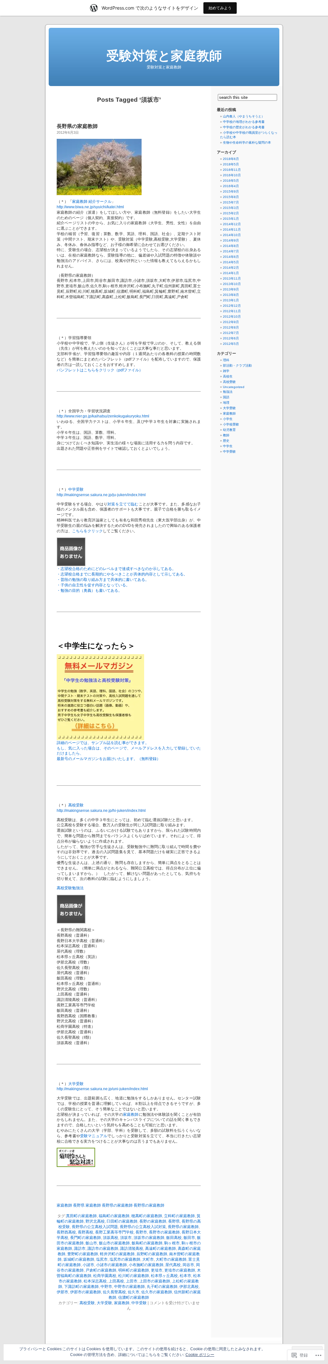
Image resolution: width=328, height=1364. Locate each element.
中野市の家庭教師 (129, 1286)
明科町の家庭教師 (133, 1270)
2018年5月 (231, 164)
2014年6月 (231, 256)
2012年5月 (231, 343)
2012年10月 (232, 316)
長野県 (174, 1221)
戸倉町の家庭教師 (101, 1270)
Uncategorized (233, 387)
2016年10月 (232, 175)
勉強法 (228, 391)
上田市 (131, 1281)
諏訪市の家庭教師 (102, 1248)
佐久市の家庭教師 (156, 1292)
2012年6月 (231, 338)
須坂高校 (110, 1237)
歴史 (226, 440)
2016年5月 (231, 180)
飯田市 (189, 1237)
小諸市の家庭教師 (111, 1265)
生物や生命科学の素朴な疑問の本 (247, 142)
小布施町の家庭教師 (146, 1265)
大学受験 (76, 1084)
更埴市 (156, 1270)
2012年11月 (232, 311)
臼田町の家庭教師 (122, 1221)
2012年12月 (232, 305)
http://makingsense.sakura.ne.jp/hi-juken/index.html (101, 810)
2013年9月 (231, 289)
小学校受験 (231, 424)
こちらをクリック (87, 531)
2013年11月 (232, 278)
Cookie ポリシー (199, 1354)
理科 (226, 360)
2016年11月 (232, 169)
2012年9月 (231, 322)
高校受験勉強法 (70, 888)
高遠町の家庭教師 (160, 1248)
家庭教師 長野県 (71, 1205)
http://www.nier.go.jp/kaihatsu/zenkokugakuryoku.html (103, 416)
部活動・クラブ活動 (237, 365)
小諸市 (88, 1265)
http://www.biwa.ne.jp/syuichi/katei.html (90, 207)
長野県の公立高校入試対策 (143, 1227)
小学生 (228, 419)
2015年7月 (231, 202)
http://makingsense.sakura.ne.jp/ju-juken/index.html (101, 495)
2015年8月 (231, 197)
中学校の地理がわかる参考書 (244, 121)
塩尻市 (102, 1259)
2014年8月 (231, 246)
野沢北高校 (95, 1221)
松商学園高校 (104, 1275)
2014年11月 (232, 229)
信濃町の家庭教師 (133, 1297)
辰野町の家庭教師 (151, 1254)
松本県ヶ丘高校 (164, 1275)
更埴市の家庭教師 (179, 1270)
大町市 (148, 1259)
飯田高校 (174, 1237)
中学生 (228, 446)
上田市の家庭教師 (154, 1281)
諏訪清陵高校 (131, 1248)
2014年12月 (232, 224)
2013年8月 (231, 295)
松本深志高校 (95, 1281)
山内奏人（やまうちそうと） (244, 116)
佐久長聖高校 (114, 1292)
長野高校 (85, 1232)
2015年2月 (231, 213)
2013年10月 (232, 284)
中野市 (106, 1286)
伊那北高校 (189, 1286)
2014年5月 (231, 262)
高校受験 (76, 805)
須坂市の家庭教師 (149, 1237)
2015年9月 (231, 191)
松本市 (185, 1275)
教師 (226, 435)
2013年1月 (231, 300)
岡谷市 (188, 1265)
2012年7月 (231, 333)
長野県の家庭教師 (77, 126)
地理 (226, 402)
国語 (226, 397)
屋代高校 (173, 1265)
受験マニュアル (93, 1136)
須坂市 (126, 1237)
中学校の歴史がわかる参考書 (244, 127)
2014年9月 (231, 240)
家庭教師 (131, 1114)
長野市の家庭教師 (164, 1232)
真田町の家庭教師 (81, 1216)
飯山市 (91, 1243)
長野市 (141, 1232)
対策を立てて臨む (122, 504)
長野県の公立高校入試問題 (95, 1227)
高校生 (228, 376)
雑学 (226, 371)
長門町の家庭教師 (85, 1237)
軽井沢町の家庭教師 (117, 1254)
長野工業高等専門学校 (114, 1232)
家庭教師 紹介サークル (91, 201)
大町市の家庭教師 (171, 1259)
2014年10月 (232, 235)
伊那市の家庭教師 (85, 1292)
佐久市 (133, 1292)
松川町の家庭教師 (133, 1275)
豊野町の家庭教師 (82, 1254)
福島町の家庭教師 (114, 1216)
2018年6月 (231, 159)
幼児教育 (229, 430)
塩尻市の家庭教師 (125, 1259)
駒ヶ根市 (172, 1243)
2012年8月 (231, 327)
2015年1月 (231, 218)
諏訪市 (80, 1248)
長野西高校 (66, 1232)
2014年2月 (231, 267)
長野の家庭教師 (152, 1221)
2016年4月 (231, 186)
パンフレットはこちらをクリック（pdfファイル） (100, 370)
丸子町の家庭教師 (162, 1286)
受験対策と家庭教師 (164, 56)
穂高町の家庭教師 (146, 1216)
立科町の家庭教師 (179, 1216)
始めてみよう (220, 7)
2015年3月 (231, 208)
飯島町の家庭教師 (147, 1243)
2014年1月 (231, 273)
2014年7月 (231, 251)
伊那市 (62, 1292)
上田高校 (116, 1281)
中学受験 (76, 489)
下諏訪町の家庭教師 (81, 1286)
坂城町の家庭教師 (78, 1259)
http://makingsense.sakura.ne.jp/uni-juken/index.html (102, 1089)
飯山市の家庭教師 (114, 1243)
